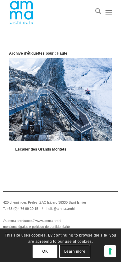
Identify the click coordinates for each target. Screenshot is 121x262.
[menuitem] (95, 12)
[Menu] (108, 12)
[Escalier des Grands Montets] (60, 99)
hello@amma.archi (60, 208)
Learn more (75, 251)
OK (45, 251)
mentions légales (15, 226)
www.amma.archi (48, 221)
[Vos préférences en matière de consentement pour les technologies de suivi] (110, 251)
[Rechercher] (95, 12)
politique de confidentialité (51, 226)
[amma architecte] (50, 12)
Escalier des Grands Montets (40, 149)
